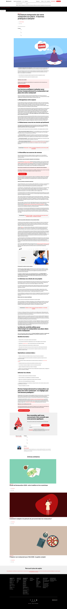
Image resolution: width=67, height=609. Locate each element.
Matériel (18, 580)
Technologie (30, 571)
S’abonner (45, 425)
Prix (17, 582)
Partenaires (31, 578)
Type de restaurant (45, 578)
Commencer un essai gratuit (24, 86)
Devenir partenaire (32, 579)
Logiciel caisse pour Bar (46, 585)
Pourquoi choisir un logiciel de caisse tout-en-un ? (26, 588)
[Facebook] (21, 29)
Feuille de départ (19, 579)
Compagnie (37, 578)
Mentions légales (38, 581)
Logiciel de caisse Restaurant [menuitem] (17, 1)
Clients (18, 581)
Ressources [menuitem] (37, 1)
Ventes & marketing (35, 571)
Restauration (8, 7)
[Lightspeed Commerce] (8, 1)
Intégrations (31, 580)
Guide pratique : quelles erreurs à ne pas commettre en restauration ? (53, 580)
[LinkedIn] (21, 35)
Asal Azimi (13, 488)
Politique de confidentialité (35, 603)
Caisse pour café (45, 579)
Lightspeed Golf (19, 578)
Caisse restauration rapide (46, 580)
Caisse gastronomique (45, 584)
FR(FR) (30, 603)
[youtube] (36, 600)
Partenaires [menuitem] (26, 1)
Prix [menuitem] (23, 1)
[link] (53, 1)
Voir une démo (58, 1)
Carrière (37, 580)
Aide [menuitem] (45, 1)
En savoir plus (22, 173)
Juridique (37, 585)
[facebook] (30, 600)
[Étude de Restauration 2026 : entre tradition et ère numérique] (33, 483)
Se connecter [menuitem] (48, 1)
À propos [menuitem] (42, 1)
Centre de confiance (38, 586)
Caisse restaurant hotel (46, 583)
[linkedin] (34, 600)
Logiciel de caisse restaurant (12, 578)
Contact (37, 579)
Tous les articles (3, 7)
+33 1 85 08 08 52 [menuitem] (53, 1)
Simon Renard (22, 21)
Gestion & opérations (19, 436)
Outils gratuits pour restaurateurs (25, 578)
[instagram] (32, 600)
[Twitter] (21, 32)
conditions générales (31, 429)
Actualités (37, 584)
